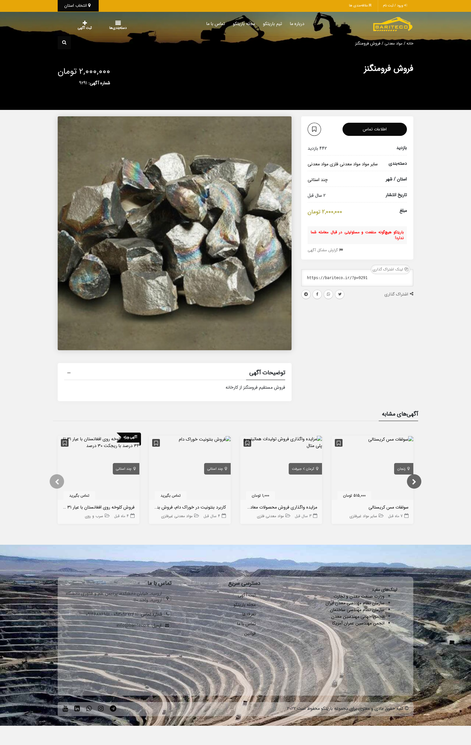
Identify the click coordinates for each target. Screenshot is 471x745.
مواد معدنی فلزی (345, 164)
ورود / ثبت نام (393, 5)
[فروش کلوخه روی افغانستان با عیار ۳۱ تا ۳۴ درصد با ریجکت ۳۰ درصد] (98, 442)
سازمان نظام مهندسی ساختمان (357, 609)
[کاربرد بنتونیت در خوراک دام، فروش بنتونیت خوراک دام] (205, 439)
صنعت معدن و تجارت (354, 596)
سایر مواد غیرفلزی (363, 516)
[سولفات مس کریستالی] (390, 439)
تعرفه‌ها (249, 614)
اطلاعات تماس (375, 129)
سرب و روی (94, 516)
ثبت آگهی (78, 28)
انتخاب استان (76, 5)
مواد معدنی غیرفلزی (177, 516)
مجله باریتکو (231, 23)
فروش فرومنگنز (388, 68)
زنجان (401, 469)
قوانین (250, 633)
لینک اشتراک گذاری (388, 269)
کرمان (310, 469)
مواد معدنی (393, 43)
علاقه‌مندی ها (359, 5)
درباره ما (284, 23)
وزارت (379, 596)
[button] (175, 373)
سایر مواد (370, 164)
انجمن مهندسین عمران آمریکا (358, 623)
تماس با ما (203, 23)
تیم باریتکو (259, 23)
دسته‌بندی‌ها (98, 28)
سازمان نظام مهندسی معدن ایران (355, 603)
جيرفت (297, 469)
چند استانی (398, 83)
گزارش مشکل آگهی (323, 250)
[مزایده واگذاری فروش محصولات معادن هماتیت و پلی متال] (281, 442)
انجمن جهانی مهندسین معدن (357, 616)
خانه (410, 43)
